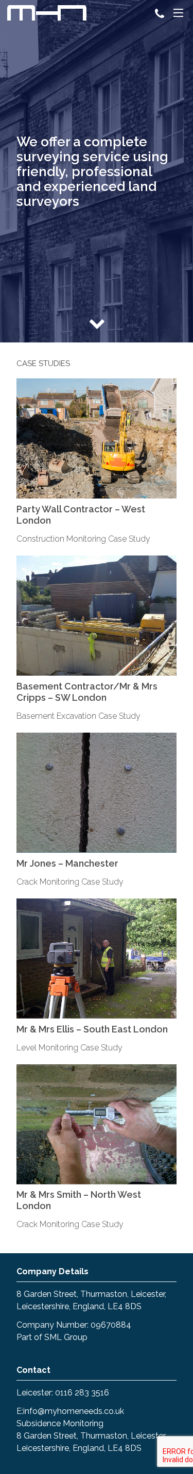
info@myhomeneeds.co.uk (73, 1411)
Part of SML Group (51, 1337)
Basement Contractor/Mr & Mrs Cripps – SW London (86, 692)
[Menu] (178, 14)
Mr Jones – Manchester (67, 863)
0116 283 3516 (82, 1393)
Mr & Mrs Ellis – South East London (92, 1029)
